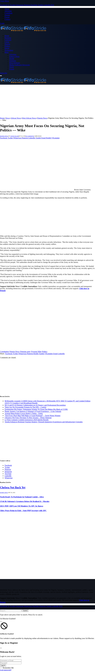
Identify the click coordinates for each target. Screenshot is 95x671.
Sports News (4, 492)
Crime (7, 42)
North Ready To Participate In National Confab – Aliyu (22, 497)
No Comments (29, 136)
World (11, 67)
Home (7, 36)
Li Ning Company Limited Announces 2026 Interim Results (27, 420)
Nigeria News (4, 136)
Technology (9, 50)
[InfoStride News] (23, 32)
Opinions (12, 61)
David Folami (14, 136)
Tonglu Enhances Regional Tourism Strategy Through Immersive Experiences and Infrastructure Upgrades (44, 422)
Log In (3, 665)
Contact (7, 19)
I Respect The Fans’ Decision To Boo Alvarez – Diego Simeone (28, 418)
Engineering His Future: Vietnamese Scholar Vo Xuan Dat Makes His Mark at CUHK (36, 409)
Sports (7, 48)
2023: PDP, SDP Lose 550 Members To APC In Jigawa (21, 506)
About (7, 9)
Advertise (8, 11)
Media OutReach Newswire (19, 65)
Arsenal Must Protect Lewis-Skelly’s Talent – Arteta (24, 413)
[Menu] (1, 75)
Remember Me (8, 668)
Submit (25, 611)
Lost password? (5, 670)
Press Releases (14, 63)
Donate (7, 15)
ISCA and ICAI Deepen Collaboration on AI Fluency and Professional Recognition (35, 405)
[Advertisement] (47, 101)
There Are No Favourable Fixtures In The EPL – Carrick (25, 407)
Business (8, 38)
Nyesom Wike (36, 352)
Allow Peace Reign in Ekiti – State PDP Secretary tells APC (23, 511)
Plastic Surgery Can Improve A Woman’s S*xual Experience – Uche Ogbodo (33, 411)
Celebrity (8, 40)
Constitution (4, 352)
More (7, 52)
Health (11, 59)
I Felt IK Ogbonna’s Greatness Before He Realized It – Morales (24, 501)
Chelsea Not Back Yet (12, 487)
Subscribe (3, 73)
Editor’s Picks (14, 57)
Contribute (8, 13)
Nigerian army (25, 352)
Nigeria (7, 44)
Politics (7, 46)
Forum (7, 17)
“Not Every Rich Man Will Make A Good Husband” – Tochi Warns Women (32, 416)
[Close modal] (1, 621)
